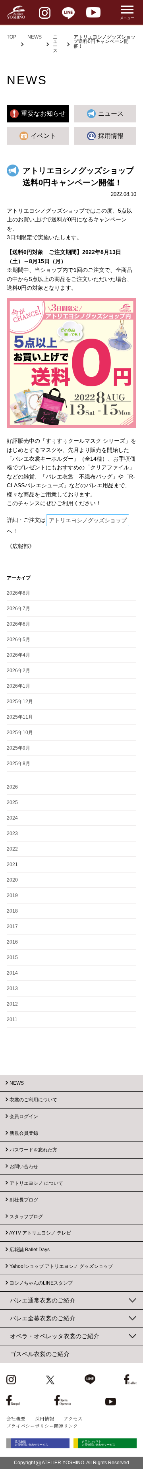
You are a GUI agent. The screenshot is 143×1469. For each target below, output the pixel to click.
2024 (12, 818)
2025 (12, 802)
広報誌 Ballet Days (30, 1249)
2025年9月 (18, 748)
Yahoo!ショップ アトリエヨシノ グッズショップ (61, 1266)
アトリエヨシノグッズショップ (88, 520)
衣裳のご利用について (33, 1099)
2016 (12, 942)
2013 (12, 988)
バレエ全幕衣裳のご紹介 (42, 1318)
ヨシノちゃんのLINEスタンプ (41, 1283)
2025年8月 (18, 763)
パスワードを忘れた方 (33, 1149)
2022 (12, 849)
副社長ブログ (24, 1199)
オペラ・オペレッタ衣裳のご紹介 (54, 1336)
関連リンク (66, 1425)
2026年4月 (18, 655)
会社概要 (15, 1418)
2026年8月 (18, 593)
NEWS (34, 37)
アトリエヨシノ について (36, 1182)
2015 (12, 957)
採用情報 (44, 1418)
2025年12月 (20, 701)
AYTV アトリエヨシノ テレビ (40, 1233)
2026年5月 (18, 639)
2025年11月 (20, 717)
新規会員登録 (24, 1133)
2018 (12, 911)
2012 (12, 1004)
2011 (12, 1019)
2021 (12, 864)
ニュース (55, 44)
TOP (11, 37)
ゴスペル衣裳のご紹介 (40, 1354)
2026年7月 (18, 608)
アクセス (73, 1418)
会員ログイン (24, 1116)
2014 (12, 973)
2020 (12, 880)
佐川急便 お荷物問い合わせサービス (31, 1443)
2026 (12, 787)
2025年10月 (20, 732)
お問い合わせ (24, 1166)
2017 (12, 926)
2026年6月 (18, 624)
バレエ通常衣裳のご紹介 (42, 1300)
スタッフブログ (26, 1216)
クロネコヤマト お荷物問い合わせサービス (98, 1443)
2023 (12, 833)
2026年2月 (18, 670)
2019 (12, 895)
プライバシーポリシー (30, 1425)
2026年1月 (18, 686)
